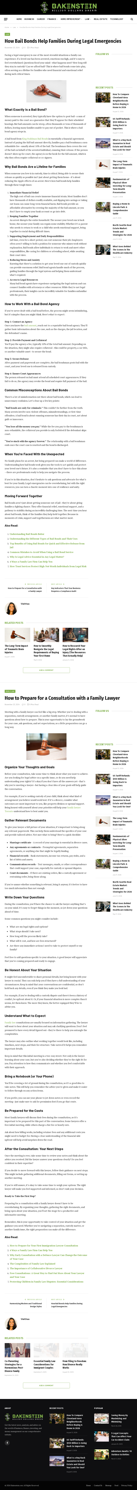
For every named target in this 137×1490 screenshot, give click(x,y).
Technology (116, 19)
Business (29, 19)
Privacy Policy (126, 1485)
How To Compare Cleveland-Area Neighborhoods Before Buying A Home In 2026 (121, 101)
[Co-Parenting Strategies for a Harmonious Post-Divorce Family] (17, 1350)
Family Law (10, 691)
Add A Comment (46, 670)
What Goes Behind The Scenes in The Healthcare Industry (122, 249)
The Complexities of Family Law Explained (32, 1263)
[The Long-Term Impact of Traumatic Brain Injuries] (17, 635)
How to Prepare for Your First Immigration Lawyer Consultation (44, 1245)
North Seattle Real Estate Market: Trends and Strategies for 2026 (122, 230)
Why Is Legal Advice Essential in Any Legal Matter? (37, 556)
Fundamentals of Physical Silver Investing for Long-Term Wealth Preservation (122, 186)
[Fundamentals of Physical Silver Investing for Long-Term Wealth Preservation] (103, 182)
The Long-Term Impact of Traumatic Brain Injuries (16, 649)
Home (19, 19)
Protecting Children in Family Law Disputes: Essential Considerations (46, 1281)
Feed (116, 1485)
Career (41, 19)
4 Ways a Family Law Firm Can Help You (31, 561)
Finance (51, 19)
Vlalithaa (25, 603)
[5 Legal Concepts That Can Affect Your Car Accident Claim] (101, 1436)
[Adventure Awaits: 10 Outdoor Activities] (101, 1454)
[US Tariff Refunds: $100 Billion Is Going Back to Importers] (103, 122)
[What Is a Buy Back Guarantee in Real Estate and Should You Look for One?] (103, 143)
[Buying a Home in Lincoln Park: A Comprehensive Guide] (103, 207)
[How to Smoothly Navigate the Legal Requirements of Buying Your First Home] (46, 635)
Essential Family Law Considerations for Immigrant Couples (44, 1364)
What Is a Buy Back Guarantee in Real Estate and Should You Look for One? (122, 145)
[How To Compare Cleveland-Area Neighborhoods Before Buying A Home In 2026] (103, 97)
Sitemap (108, 1485)
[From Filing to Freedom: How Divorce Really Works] (75, 1350)
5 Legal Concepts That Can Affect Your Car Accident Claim (121, 1436)
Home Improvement (70, 19)
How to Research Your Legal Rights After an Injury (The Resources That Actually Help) (74, 650)
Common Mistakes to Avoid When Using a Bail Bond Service (41, 552)
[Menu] (5, 19)
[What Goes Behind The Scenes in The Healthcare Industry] (103, 250)
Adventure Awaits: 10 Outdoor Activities (121, 1453)
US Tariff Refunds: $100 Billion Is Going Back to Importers (121, 123)
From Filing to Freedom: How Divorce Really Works (74, 1364)
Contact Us (98, 1485)
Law (87, 19)
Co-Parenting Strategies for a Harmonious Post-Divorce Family (14, 1366)
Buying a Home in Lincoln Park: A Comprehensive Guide (121, 208)
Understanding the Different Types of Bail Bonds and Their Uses (43, 538)
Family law (10, 1022)
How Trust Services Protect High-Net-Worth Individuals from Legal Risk (48, 566)
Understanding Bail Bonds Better (27, 534)
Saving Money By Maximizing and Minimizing (119, 1418)
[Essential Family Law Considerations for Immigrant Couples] (46, 1350)
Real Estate (100, 19)
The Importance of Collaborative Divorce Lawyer (36, 1268)
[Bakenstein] (68, 7)
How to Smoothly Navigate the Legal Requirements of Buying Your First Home (46, 650)
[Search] (131, 19)
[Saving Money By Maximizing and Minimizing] (101, 1418)
